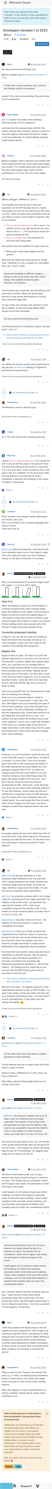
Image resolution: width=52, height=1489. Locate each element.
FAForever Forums (19, 2)
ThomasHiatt (12, 1169)
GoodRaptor (12, 749)
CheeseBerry (12, 1367)
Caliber (10, 432)
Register (9, 1466)
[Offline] (4, 64)
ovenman (11, 511)
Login (18, 1466)
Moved (8, 35)
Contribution (21, 35)
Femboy (10, 156)
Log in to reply (42, 44)
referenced (20, 392)
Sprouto (10, 544)
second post (19, 367)
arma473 (11, 1038)
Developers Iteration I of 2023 (27, 1108)
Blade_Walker (13, 115)
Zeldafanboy (12, 402)
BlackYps (11, 455)
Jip (8, 194)
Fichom (10, 573)
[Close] (46, 1413)
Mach (9, 64)
